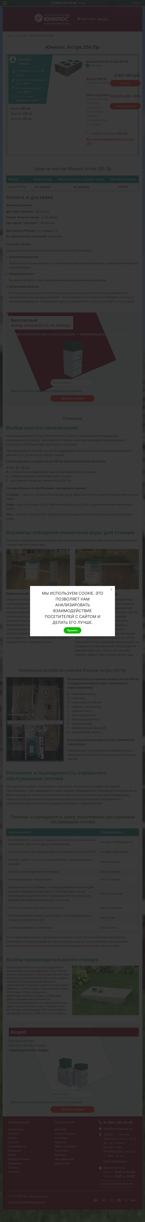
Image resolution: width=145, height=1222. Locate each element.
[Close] (111, 589)
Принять (72, 630)
